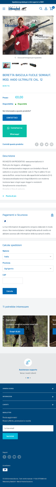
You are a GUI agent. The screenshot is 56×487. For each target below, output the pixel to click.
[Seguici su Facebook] (4, 457)
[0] (51, 8)
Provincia (6, 263)
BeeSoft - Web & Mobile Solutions (21, 481)
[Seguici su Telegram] (19, 457)
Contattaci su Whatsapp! (16, 131)
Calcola (10, 291)
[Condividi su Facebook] (37, 144)
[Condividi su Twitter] (46, 144)
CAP (4, 275)
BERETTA (6, 86)
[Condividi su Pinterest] (41, 144)
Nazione (6, 251)
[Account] (46, 8)
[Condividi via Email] (51, 144)
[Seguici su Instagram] (9, 457)
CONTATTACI (12, 117)
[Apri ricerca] (40, 8)
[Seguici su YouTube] (14, 457)
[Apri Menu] (4, 9)
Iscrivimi (10, 436)
